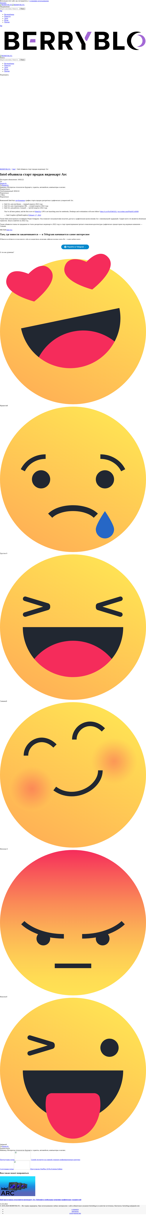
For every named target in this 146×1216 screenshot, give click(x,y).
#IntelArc (38, 211)
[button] (3, 3)
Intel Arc (9, 230)
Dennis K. (3, 183)
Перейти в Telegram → (76, 247)
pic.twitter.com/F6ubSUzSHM (128, 211)
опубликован (20, 200)
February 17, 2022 (35, 215)
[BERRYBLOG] (12, 5)
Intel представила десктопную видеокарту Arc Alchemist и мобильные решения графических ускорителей (40, 1200)
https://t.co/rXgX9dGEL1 (108, 211)
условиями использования (39, 1)
